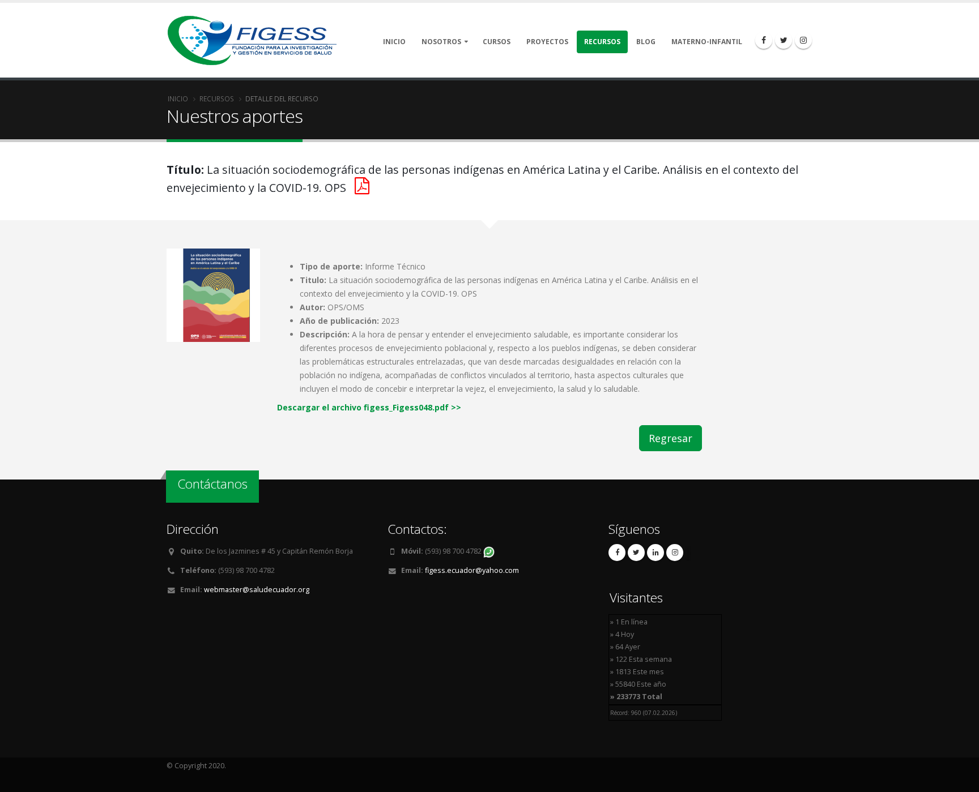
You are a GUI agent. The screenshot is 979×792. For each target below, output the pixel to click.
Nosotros (441, 41)
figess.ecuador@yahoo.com (472, 570)
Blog (645, 41)
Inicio (394, 41)
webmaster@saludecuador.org (256, 589)
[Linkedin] (655, 552)
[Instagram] (803, 40)
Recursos (602, 41)
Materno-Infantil (706, 41)
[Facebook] (763, 40)
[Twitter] (783, 40)
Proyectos (547, 41)
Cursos (496, 41)
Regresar (670, 438)
